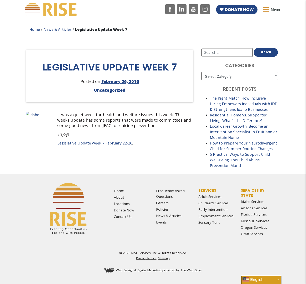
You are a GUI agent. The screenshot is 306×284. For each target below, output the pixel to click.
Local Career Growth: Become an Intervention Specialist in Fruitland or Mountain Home (243, 132)
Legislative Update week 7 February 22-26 (94, 143)
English (256, 279)
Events (161, 222)
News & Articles (58, 29)
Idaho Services (252, 201)
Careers (162, 202)
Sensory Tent (209, 222)
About (119, 197)
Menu (275, 9)
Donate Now (239, 9)
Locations (122, 203)
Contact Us (123, 216)
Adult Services (209, 196)
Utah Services (252, 233)
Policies (162, 209)
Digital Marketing (149, 270)
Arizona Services (254, 208)
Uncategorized (109, 90)
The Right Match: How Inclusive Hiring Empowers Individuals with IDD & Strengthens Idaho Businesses (243, 104)
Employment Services (216, 216)
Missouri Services (255, 221)
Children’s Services (213, 203)
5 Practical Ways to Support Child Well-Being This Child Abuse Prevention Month (240, 160)
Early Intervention (213, 209)
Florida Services (254, 214)
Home (34, 29)
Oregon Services (254, 227)
